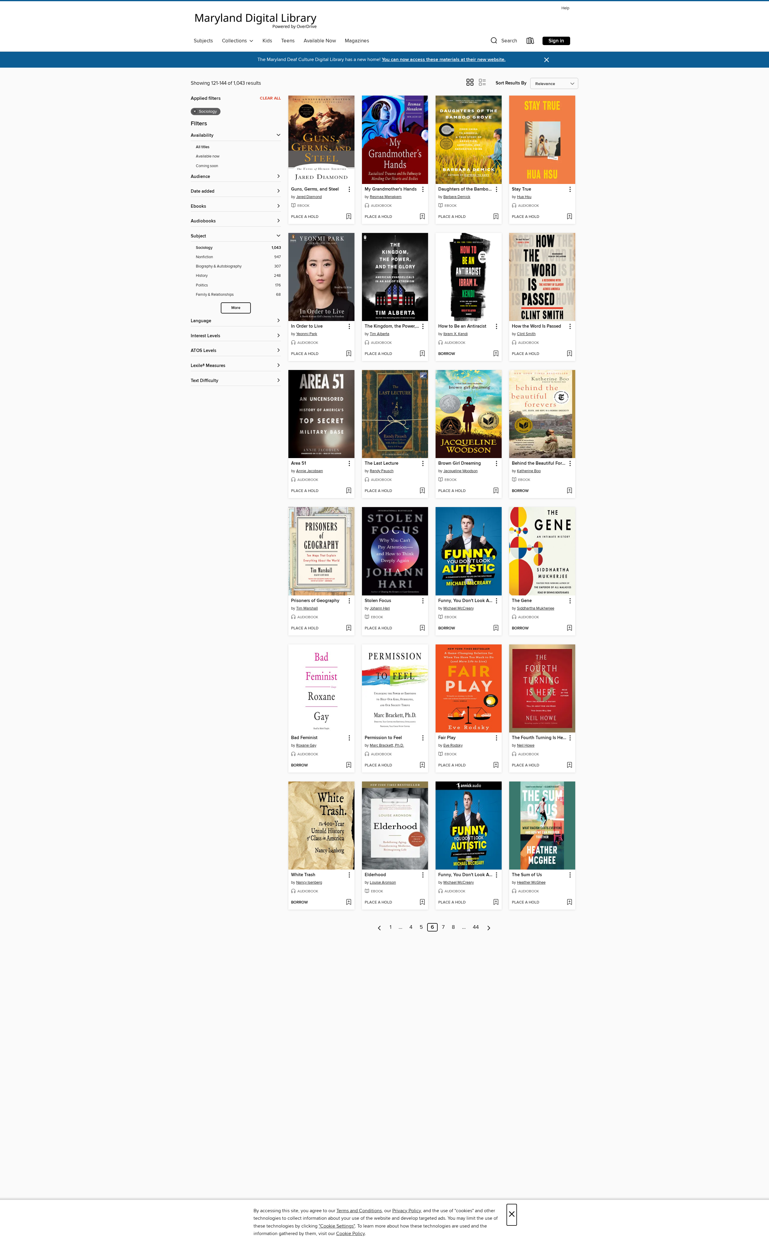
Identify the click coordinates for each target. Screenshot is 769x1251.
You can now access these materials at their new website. (444, 60)
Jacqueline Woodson (460, 471)
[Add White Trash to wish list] (348, 903)
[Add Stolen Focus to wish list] (422, 628)
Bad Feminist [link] (304, 738)
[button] (503, 42)
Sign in (556, 41)
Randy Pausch (382, 471)
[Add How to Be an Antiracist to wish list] (496, 354)
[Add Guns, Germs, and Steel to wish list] (348, 217)
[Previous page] (379, 927)
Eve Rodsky (453, 745)
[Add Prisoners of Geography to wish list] (348, 628)
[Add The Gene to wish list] (569, 628)
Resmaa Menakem (386, 196)
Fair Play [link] (447, 738)
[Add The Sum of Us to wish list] (569, 903)
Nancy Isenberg (309, 882)
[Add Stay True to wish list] (569, 217)
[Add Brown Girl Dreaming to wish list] (496, 491)
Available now (208, 156)
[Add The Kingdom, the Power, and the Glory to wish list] (422, 354)
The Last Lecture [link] (381, 463)
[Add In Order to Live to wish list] (348, 354)
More (235, 307)
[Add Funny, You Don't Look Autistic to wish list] (496, 628)
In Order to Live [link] (307, 326)
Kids (267, 41)
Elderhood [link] (375, 875)
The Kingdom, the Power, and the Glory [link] (392, 326)
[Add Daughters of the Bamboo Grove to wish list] (496, 217)
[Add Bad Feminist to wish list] (348, 765)
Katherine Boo (529, 471)
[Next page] (489, 927)
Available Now (320, 41)
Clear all (270, 98)
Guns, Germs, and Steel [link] (315, 189)
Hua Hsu (524, 196)
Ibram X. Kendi (455, 334)
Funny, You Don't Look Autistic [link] (465, 601)
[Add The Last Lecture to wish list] (422, 491)
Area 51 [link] (298, 463)
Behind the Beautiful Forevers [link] (539, 463)
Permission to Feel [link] (383, 738)
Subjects (203, 41)
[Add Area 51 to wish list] (348, 491)
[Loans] (530, 42)
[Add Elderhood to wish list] (422, 903)
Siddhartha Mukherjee (535, 608)
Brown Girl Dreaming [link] (459, 463)
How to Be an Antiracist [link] (462, 326)
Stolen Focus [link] (378, 601)
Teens (288, 41)
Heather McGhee (531, 882)
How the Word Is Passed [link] (536, 326)
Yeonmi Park (306, 334)
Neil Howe (525, 745)
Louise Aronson (383, 882)
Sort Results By (511, 83)
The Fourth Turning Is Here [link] (539, 738)
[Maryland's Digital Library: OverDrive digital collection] (256, 19)
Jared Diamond (309, 196)
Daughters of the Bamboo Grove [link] (465, 189)
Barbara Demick (456, 196)
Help (565, 8)
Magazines (357, 41)
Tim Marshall (307, 608)
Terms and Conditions (359, 1211)
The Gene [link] (522, 601)
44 (476, 927)
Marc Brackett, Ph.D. (387, 745)
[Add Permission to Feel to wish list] (422, 765)
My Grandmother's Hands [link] (391, 189)
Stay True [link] (521, 189)
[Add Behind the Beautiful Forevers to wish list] (569, 491)
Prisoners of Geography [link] (315, 601)
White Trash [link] (303, 875)
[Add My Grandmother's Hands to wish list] (422, 217)
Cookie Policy (350, 1234)
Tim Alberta (379, 334)
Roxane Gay (306, 745)
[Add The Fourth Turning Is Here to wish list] (569, 765)
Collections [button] (235, 41)
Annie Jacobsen (309, 471)
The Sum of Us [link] (527, 875)
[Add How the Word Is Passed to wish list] (569, 354)
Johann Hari (380, 608)
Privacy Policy (406, 1211)
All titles (202, 147)
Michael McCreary (458, 608)
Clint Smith (526, 334)
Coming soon (207, 166)
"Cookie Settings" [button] (337, 1226)
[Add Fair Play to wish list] (496, 765)
